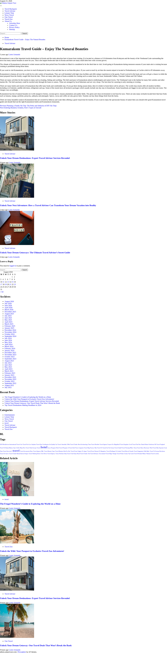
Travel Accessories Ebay (26, 451)
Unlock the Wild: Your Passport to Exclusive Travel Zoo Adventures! (29, 399)
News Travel (9, 15)
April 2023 (8, 369)
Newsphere (22, 652)
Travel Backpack (11, 9)
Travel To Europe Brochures (157, 451)
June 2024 (8, 340)
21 (10, 284)
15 (13, 282)
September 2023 (10, 359)
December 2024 (10, 330)
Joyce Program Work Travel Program (57, 447)
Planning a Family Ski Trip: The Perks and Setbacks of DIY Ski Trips (28, 106)
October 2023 (9, 357)
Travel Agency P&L (38, 451)
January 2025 (9, 328)
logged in (12, 266)
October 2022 (9, 381)
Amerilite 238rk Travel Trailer (69, 444)
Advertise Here (14, 23)
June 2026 (8, 305)
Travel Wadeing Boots (34, 453)
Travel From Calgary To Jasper (79, 451)
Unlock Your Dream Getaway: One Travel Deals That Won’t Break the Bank (32, 403)
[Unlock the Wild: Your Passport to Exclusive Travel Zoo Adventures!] (17, 543)
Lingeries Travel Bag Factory (86, 447)
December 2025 (10, 312)
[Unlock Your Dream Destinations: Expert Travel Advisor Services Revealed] (17, 150)
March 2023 (9, 371)
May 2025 (8, 320)
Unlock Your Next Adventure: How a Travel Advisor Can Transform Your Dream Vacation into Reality (48, 205)
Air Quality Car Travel (55, 444)
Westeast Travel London (152, 453)
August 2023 (9, 361)
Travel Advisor (10, 11)
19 (6, 284)
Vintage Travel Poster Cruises (120, 453)
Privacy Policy (14, 27)
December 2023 (10, 353)
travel (7, 423)
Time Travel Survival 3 (6, 451)
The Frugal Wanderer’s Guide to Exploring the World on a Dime (28, 397)
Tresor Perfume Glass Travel (63, 453)
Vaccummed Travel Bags (105, 453)
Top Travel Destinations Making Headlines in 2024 (23, 405)
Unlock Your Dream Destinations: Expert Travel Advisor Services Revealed (35, 158)
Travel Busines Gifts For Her (62, 451)
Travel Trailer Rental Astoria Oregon (18, 453)
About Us (8, 21)
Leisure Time (9, 13)
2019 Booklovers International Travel (10, 444)
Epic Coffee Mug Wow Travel (21, 447)
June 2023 (8, 365)
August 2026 (9, 301)
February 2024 (10, 348)
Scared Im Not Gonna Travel (110, 447)
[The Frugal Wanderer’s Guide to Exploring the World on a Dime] (17, 495)
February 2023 (10, 373)
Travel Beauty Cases (49, 451)
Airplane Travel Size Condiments (40, 444)
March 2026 (9, 310)
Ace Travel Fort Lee (25, 444)
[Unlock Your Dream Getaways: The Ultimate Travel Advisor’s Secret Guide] (17, 244)
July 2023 (8, 363)
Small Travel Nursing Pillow (125, 447)
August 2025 (9, 314)
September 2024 (10, 336)
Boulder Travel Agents (101, 444)
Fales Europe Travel (35, 447)
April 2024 (8, 344)
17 (1, 284)
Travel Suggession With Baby (141, 451)
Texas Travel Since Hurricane (141, 447)
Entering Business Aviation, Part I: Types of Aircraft (20, 108)
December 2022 (10, 377)
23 (15, 284)
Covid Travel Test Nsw (135, 444)
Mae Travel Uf (98, 447)
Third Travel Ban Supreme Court (158, 447)
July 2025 (8, 316)
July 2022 (8, 387)
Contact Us (13, 25)
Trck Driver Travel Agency (48, 453)
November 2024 (10, 332)
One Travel (9, 17)
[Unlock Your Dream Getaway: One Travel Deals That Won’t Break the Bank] (17, 637)
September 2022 (10, 383)
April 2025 (8, 322)
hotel (44, 447)
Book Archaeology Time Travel (86, 444)
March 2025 (9, 324)
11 (3, 282)
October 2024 (9, 334)
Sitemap (12, 29)
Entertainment (10, 415)
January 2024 (9, 351)
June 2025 (8, 318)
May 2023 (8, 367)
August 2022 (9, 385)
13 (8, 282)
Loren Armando (14, 54)
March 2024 (9, 346)
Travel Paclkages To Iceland (113, 451)
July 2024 (8, 338)
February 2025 (10, 326)
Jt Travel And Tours (73, 447)
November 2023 (10, 355)
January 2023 (9, 375)
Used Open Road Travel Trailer (79, 453)
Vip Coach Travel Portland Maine (137, 453)
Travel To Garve (4, 453)
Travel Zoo (8, 19)
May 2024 (8, 342)
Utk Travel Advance (93, 453)
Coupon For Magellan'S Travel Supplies (117, 444)
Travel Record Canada (127, 451)
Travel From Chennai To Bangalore (96, 451)
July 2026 (8, 303)
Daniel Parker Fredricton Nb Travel (150, 444)
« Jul (1, 292)
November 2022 (10, 379)
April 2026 (8, 308)
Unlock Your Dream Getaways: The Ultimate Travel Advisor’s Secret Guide (35, 252)
